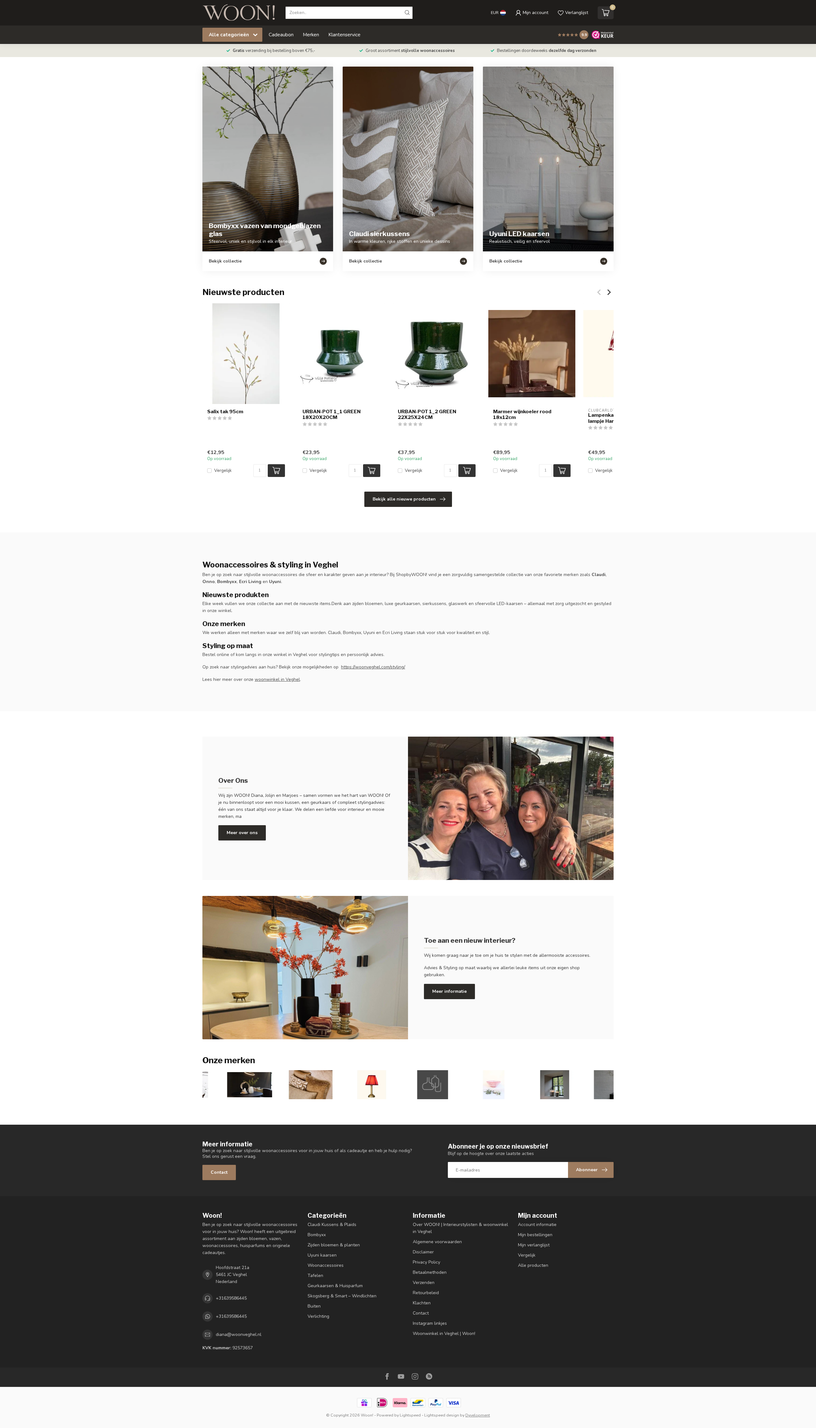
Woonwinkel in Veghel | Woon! (444, 1334)
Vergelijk (223, 470)
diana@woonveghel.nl (238, 1334)
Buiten (314, 1306)
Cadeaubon (281, 34)
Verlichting (318, 1316)
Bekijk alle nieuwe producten (404, 499)
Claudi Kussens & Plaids (332, 1225)
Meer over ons (242, 833)
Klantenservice (344, 34)
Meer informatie (449, 991)
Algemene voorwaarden (437, 1242)
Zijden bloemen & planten (334, 1245)
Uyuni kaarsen (322, 1255)
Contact (219, 1172)
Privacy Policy (426, 1262)
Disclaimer (423, 1252)
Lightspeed (410, 1415)
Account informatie (537, 1225)
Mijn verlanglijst (534, 1245)
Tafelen (315, 1276)
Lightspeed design (441, 1415)
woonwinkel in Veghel (277, 679)
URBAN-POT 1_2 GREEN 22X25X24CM (427, 414)
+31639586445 (231, 1298)
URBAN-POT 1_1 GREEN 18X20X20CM (331, 414)
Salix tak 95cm (225, 412)
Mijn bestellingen (535, 1235)
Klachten (422, 1303)
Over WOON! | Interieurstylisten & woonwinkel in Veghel (460, 1228)
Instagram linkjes (430, 1323)
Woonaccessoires (326, 1265)
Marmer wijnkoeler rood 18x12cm (522, 414)
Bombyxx (317, 1235)
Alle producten (533, 1265)
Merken (311, 34)
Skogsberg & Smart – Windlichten (342, 1296)
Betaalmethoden (430, 1272)
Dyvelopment (477, 1415)
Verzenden (423, 1283)
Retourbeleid (426, 1293)
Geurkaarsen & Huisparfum (335, 1286)
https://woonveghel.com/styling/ (373, 667)
